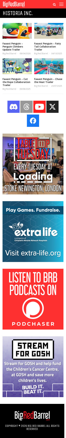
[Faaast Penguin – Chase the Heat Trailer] (48, 66)
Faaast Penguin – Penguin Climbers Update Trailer (13, 46)
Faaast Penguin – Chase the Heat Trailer (48, 80)
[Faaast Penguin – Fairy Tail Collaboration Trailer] (48, 31)
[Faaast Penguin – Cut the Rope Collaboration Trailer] (17, 66)
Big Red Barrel (9, 53)
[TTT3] (33, 193)
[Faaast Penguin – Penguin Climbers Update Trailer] (17, 31)
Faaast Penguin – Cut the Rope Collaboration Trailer (16, 82)
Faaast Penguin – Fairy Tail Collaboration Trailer (47, 46)
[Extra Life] (33, 261)
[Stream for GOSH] (33, 396)
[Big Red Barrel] (14, 7)
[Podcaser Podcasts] (33, 328)
